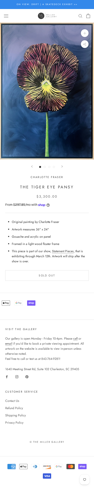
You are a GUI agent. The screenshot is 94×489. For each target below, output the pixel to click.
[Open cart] (88, 16)
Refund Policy (14, 408)
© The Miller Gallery (47, 442)
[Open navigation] (6, 16)
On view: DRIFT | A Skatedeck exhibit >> (47, 4)
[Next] (62, 166)
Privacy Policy (14, 422)
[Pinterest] (26, 376)
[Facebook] (6, 376)
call (75, 338)
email (8, 343)
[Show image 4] (54, 167)
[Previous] (32, 166)
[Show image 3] (49, 167)
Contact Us (12, 401)
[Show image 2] (45, 167)
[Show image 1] (40, 167)
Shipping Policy (15, 415)
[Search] (80, 16)
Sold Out (47, 276)
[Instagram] (16, 376)
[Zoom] (85, 33)
